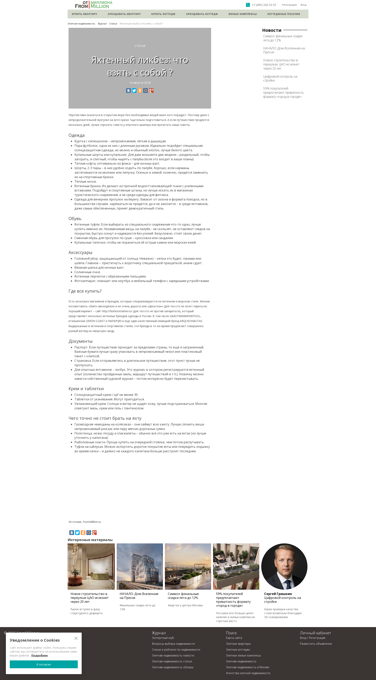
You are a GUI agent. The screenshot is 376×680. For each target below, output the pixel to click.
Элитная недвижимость (81, 23)
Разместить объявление (316, 644)
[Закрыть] (75, 638)
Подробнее (39, 655)
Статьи (113, 23)
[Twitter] (134, 90)
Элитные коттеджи (238, 649)
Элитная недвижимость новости (173, 655)
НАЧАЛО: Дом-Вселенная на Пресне (284, 50)
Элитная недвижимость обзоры (172, 667)
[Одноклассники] (139, 90)
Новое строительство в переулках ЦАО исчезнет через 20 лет (281, 64)
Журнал (102, 23)
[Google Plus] (151, 90)
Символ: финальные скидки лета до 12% (282, 38)
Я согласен (44, 664)
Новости (271, 30)
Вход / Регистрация (312, 638)
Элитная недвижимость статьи (172, 661)
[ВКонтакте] (128, 90)
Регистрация (289, 4)
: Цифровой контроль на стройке (282, 598)
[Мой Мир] (145, 90)
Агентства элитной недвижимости (248, 673)
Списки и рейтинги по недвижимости (176, 649)
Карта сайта (234, 638)
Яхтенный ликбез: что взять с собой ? (141, 23)
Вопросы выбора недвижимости (173, 644)
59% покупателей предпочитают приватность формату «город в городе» (283, 92)
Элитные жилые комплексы (243, 655)
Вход (303, 4)
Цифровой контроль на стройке (280, 78)
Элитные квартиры (238, 644)
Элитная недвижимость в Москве (247, 667)
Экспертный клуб (163, 638)
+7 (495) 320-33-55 (264, 5)
